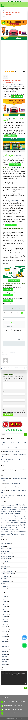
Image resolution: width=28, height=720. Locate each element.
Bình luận (5, 380)
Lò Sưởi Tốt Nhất (5, 561)
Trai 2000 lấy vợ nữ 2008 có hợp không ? (13, 709)
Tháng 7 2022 (4, 606)
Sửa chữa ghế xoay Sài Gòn (5, 522)
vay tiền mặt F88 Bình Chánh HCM (14, 85)
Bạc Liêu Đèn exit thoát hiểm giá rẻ (6, 505)
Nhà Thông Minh (5, 566)
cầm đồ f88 (20, 507)
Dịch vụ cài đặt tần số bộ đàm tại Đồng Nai (13, 491)
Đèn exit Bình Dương (9, 527)
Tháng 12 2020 (4, 626)
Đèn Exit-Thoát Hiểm (6, 553)
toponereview (3, 525)
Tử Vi (2, 583)
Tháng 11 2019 (4, 646)
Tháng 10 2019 (4, 649)
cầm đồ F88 (13, 86)
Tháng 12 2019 (4, 644)
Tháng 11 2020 (4, 629)
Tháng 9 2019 (4, 651)
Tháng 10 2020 (4, 631)
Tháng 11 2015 (4, 654)
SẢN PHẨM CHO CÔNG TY (7, 571)
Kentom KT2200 (11, 516)
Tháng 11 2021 (4, 609)
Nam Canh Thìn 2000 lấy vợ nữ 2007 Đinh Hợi (14, 712)
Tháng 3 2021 (4, 619)
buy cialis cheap (4, 442)
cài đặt (5, 507)
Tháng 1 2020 (4, 641)
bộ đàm (13, 505)
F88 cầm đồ (15, 511)
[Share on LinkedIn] (15, 350)
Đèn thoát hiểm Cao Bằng (11, 531)
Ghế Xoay (4, 513)
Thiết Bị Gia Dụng (5, 576)
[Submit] (25, 434)
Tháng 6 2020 (4, 636)
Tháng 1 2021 (4, 624)
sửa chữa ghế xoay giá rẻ (22, 520)
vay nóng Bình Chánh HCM (15, 168)
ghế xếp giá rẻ (9, 513)
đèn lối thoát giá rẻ (17, 534)
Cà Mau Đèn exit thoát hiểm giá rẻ (11, 507)
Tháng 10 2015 (4, 656)
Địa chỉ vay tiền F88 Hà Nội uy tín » (8, 459)
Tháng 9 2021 (4, 611)
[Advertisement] (14, 56)
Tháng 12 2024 (4, 598)
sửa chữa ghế (5, 520)
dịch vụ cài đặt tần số (8, 511)
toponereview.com (9, 525)
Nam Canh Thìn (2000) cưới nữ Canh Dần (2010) (15, 701)
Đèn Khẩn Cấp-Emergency (7, 556)
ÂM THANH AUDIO (6, 543)
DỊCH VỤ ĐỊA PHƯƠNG (6, 548)
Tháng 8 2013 (4, 664)
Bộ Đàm (3, 546)
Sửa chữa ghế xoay (13, 520)
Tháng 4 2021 (4, 616)
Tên (4, 391)
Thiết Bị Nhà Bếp (5, 578)
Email (4, 397)
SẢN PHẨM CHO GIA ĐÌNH (7, 573)
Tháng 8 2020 (4, 634)
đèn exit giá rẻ (8, 534)
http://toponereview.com (6, 515)
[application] (14, 678)
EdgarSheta (3, 454)
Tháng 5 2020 (4, 639)
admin (16, 18)
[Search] (26, 5)
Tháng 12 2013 (4, 661)
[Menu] (14, 4)
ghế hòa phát (20, 511)
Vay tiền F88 (4, 588)
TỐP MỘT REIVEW (6, 10)
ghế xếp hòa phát (17, 513)
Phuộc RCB (3, 568)
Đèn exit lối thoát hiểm (17, 527)
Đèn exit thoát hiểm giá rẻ (12, 529)
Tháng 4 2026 (4, 596)
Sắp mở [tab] (9, 326)
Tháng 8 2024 (4, 601)
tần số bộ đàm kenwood (15, 525)
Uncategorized (4, 586)
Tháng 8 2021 (4, 614)
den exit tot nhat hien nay (8, 509)
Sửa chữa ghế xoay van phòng (18, 522)
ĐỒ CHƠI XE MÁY (5, 558)
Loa (2, 563)
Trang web (5, 403)
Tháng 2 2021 (4, 621)
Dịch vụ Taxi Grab (5, 551)
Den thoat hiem (16, 509)
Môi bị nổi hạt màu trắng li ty (13, 447)
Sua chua (4, 518)
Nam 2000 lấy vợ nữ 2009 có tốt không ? (13, 705)
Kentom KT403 (6, 516)
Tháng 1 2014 (4, 659)
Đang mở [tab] (10, 322)
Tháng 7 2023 (4, 604)
